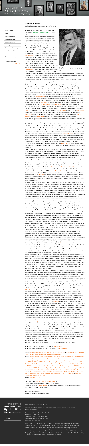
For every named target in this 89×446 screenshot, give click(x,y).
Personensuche (9, 30)
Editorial (7, 33)
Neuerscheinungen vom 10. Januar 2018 (12, 64)
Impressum (8, 415)
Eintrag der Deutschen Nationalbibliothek (45, 381)
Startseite (8, 418)
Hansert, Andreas (42, 385)
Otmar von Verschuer (65, 243)
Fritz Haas (64, 167)
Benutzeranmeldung (10, 57)
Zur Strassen (58, 104)
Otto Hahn (56, 301)
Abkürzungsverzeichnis (11, 54)
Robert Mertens (29, 290)
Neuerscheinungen (10, 36)
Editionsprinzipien (10, 42)
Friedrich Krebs (50, 122)
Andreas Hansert (57, 346)
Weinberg (41, 174)
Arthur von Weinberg (67, 133)
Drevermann (43, 102)
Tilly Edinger (72, 167)
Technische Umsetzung (11, 48)
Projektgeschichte (10, 45)
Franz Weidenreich (56, 167)
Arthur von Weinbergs (33, 321)
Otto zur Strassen (45, 104)
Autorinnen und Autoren (12, 51)
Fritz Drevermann (29, 55)
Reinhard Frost (63, 348)
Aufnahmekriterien (10, 39)
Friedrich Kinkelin (29, 69)
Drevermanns (28, 114)
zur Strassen (80, 110)
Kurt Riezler (40, 116)
